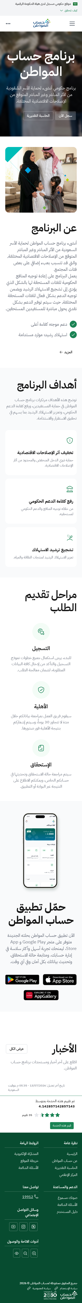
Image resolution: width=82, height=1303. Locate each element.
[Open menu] (72, 23)
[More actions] (8, 23)
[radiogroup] (47, 1115)
